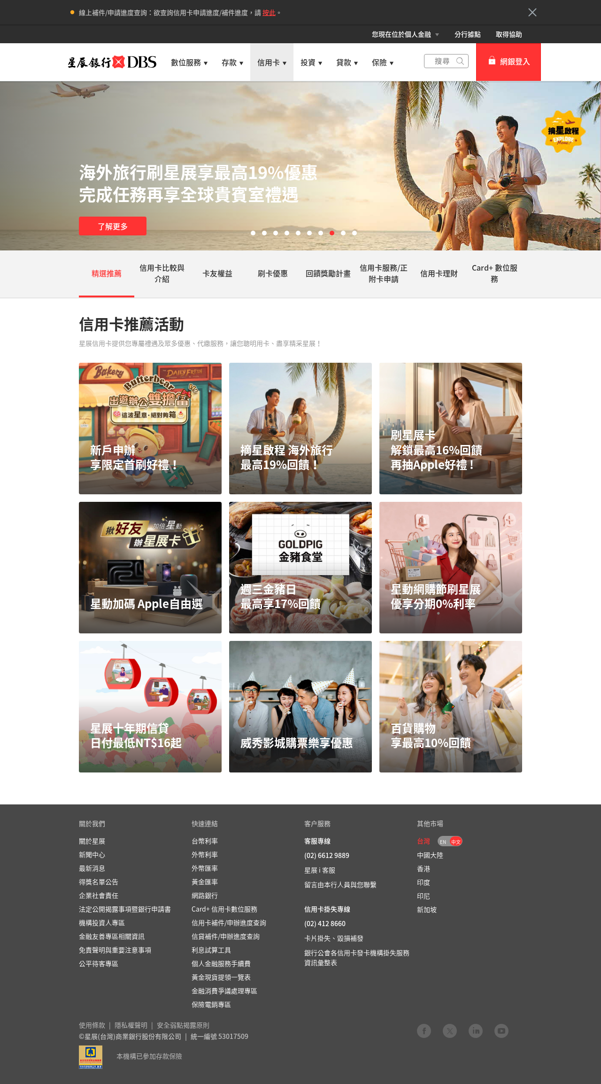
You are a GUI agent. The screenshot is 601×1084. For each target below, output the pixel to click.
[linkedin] (476, 1030)
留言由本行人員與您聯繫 (340, 884)
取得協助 (509, 34)
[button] (532, 12)
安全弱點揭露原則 (183, 1024)
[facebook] (424, 1030)
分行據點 (468, 34)
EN (443, 841)
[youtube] (501, 1030)
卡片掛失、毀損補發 (333, 938)
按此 (269, 12)
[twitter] (450, 1030)
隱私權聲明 (131, 1024)
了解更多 (113, 226)
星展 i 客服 (319, 869)
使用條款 (92, 1024)
